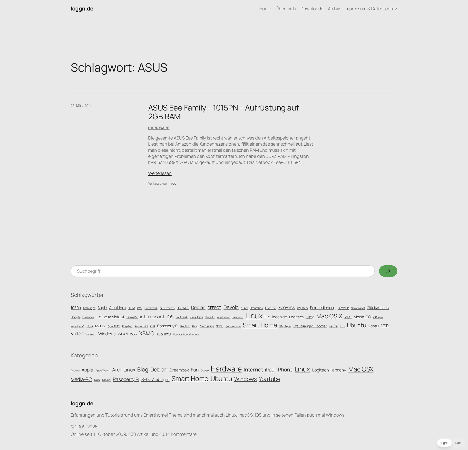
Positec (127, 326)
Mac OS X (329, 316)
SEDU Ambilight (155, 379)
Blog (142, 369)
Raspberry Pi (167, 326)
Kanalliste (196, 317)
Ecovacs (286, 307)
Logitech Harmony (329, 370)
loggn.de (82, 8)
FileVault (343, 308)
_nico (171, 183)
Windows (107, 334)
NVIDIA (100, 326)
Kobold (209, 317)
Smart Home (260, 325)
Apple (102, 307)
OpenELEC (114, 326)
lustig (310, 317)
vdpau (374, 326)
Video (77, 333)
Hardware (158, 127)
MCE (348, 317)
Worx (133, 334)
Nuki (90, 326)
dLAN (244, 308)
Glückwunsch (378, 307)
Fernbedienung (323, 307)
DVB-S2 (270, 308)
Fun (195, 369)
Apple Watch (103, 370)
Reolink (185, 326)
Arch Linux (117, 307)
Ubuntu (356, 325)
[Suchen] (388, 271)
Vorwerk (91, 334)
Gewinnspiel (358, 308)
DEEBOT (214, 307)
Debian (198, 307)
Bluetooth (167, 307)
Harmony (88, 317)
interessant (152, 316)
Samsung (207, 326)
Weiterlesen (160, 173)
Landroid (237, 317)
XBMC (146, 333)
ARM (131, 308)
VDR (385, 326)
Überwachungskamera (186, 334)
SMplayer (285, 326)
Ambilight (89, 308)
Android (75, 370)
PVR (152, 326)
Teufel (333, 326)
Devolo (231, 307)
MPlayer (378, 317)
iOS (170, 317)
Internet (253, 369)
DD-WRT (183, 308)
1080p (76, 307)
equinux (302, 308)
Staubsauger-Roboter (310, 326)
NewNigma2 (77, 326)
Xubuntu (163, 333)
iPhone (284, 369)
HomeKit (132, 317)
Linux (254, 315)
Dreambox (256, 308)
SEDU (220, 326)
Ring (195, 326)
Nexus (106, 380)
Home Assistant (111, 317)
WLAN (123, 334)
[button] (451, 443)
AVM (139, 308)
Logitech (296, 317)
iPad (269, 369)
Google (75, 317)
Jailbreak (182, 317)
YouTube (269, 379)
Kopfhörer (223, 317)
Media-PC (362, 317)
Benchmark (151, 308)
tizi (342, 326)
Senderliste (233, 326)
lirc (267, 317)
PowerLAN (141, 326)
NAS (97, 380)
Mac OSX (360, 369)
